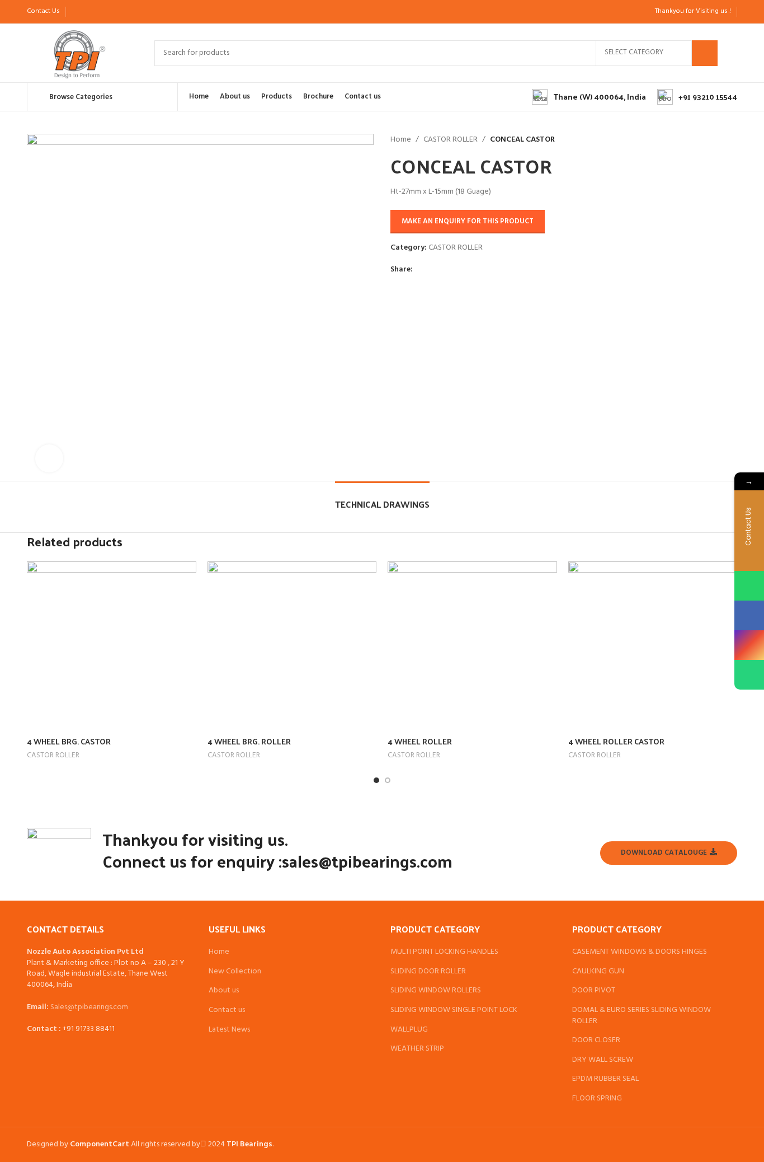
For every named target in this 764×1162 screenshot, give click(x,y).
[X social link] (90, 11)
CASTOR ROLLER (450, 140)
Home (400, 140)
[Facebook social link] (78, 11)
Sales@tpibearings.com (89, 1007)
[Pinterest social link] (103, 11)
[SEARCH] (705, 53)
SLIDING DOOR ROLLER (428, 971)
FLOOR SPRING (597, 1098)
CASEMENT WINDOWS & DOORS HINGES (639, 952)
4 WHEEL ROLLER (420, 741)
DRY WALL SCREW (602, 1060)
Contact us (227, 1010)
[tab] (382, 498)
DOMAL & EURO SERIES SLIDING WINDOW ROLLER (641, 1016)
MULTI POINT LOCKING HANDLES (444, 952)
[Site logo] (79, 52)
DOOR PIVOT (593, 990)
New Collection (235, 971)
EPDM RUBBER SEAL (605, 1079)
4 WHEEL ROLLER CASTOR (616, 741)
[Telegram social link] (129, 11)
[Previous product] (571, 140)
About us (224, 990)
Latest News (229, 1030)
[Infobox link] (589, 97)
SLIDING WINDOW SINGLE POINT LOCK (453, 1010)
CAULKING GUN (598, 971)
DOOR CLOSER (596, 1040)
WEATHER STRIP (417, 1049)
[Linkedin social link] (116, 11)
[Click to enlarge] (49, 458)
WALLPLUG (409, 1030)
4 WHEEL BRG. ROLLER (249, 741)
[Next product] (594, 140)
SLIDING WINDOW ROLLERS (435, 990)
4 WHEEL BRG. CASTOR (69, 741)
